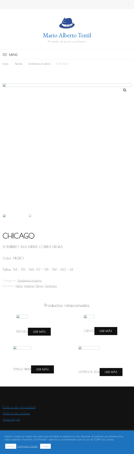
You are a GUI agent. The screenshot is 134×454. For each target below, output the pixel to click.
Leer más (39, 331)
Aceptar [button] (45, 446)
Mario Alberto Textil (67, 35)
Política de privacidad (19, 407)
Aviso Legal (11, 419)
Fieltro (19, 286)
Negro (39, 286)
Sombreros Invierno (29, 280)
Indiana (29, 286)
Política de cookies (16, 413)
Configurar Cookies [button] (27, 446)
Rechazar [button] (10, 446)
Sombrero (51, 286)
